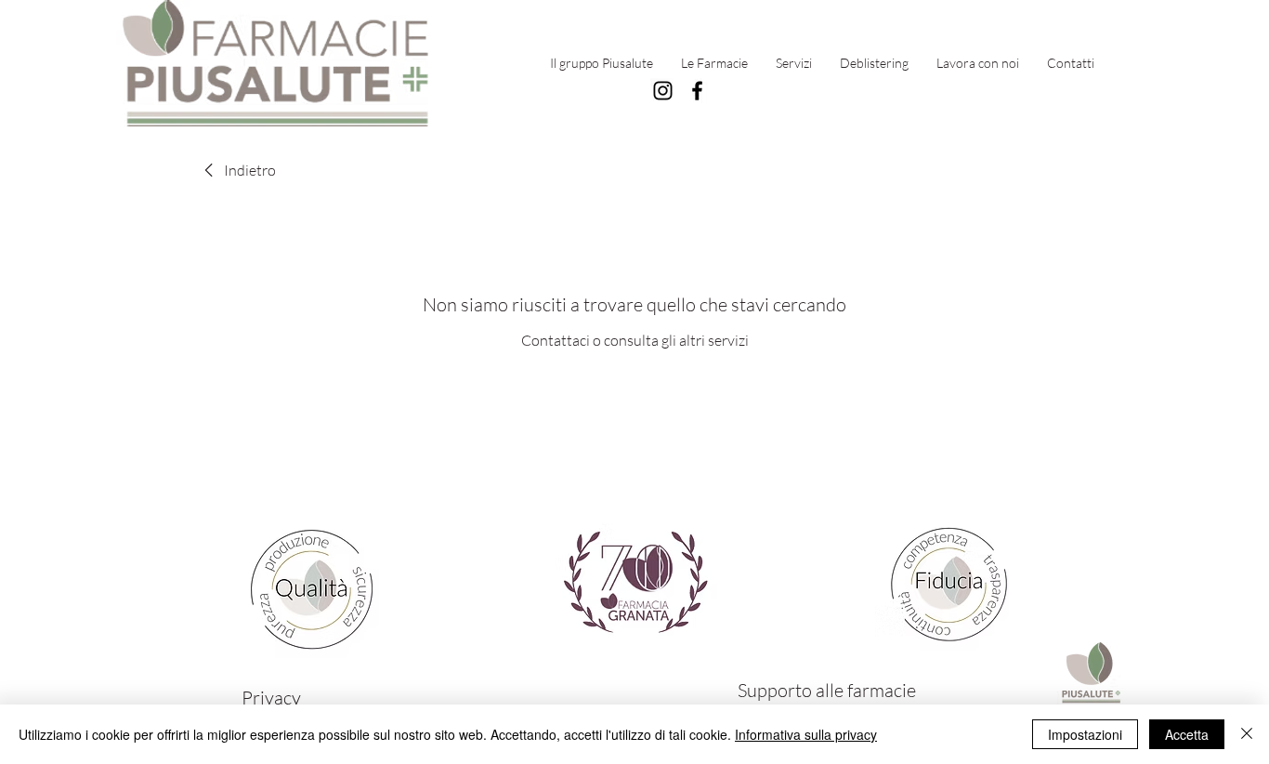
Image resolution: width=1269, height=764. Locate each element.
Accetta (1187, 734)
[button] (714, 62)
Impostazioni (1085, 734)
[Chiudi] (1247, 734)
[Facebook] (697, 90)
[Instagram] (662, 90)
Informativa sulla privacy (806, 734)
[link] (237, 170)
